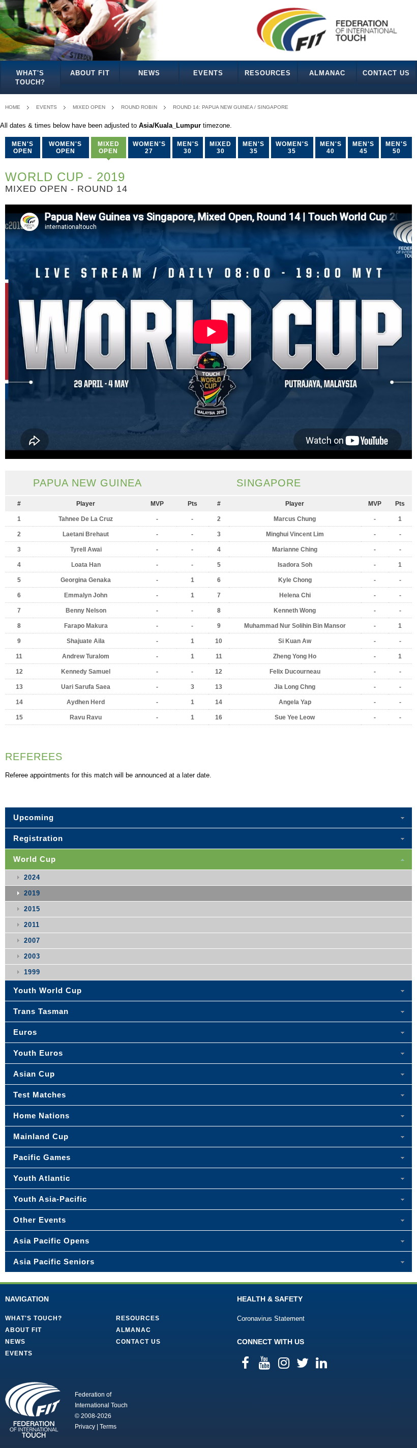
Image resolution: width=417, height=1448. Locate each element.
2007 (32, 940)
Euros (25, 1032)
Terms (108, 1426)
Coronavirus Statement (271, 1318)
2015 (32, 909)
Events (208, 73)
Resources (268, 73)
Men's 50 (396, 147)
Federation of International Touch (33, 1410)
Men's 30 (188, 147)
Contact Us (386, 73)
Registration (38, 838)
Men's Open (23, 147)
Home (12, 107)
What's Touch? (30, 77)
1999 (32, 972)
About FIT (90, 73)
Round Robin (139, 107)
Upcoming (33, 817)
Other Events (39, 1219)
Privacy (85, 1426)
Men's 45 (363, 147)
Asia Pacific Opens (51, 1240)
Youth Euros (38, 1053)
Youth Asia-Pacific (50, 1199)
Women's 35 (292, 147)
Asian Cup (34, 1073)
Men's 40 (331, 147)
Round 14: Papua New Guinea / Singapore (230, 107)
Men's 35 (253, 147)
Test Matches (39, 1094)
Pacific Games (42, 1157)
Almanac (327, 73)
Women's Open (65, 147)
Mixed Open (89, 107)
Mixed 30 (220, 147)
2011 (32, 925)
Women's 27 (149, 147)
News (149, 73)
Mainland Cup (41, 1136)
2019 (32, 893)
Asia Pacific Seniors (54, 1261)
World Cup (34, 859)
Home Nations (41, 1115)
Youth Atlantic (41, 1178)
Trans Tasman (41, 1011)
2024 (32, 877)
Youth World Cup (47, 990)
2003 (32, 956)
